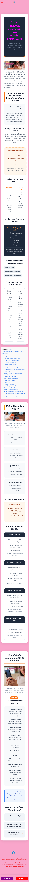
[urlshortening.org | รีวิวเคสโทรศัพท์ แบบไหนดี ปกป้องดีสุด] (14, 2)
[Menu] (2, 2)
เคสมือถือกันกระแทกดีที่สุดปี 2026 (15, 817)
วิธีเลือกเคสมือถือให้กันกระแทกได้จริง (15, 833)
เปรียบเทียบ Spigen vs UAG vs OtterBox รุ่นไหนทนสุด (15, 825)
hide (10, 349)
